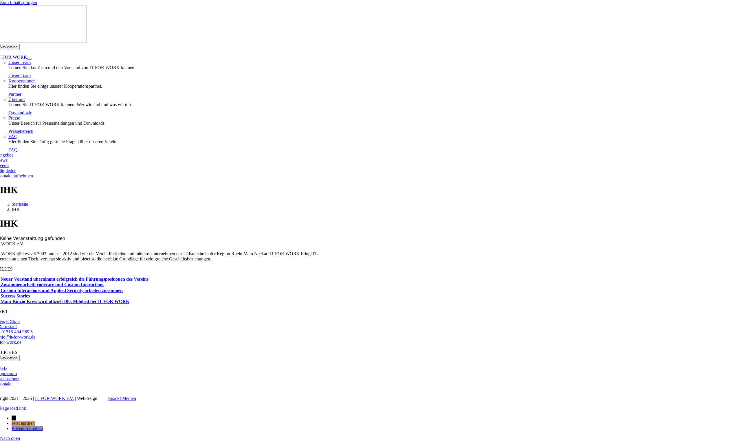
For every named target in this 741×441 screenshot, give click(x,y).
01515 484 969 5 (17, 331)
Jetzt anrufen (23, 423)
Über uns (16, 99)
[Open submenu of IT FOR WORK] (29, 59)
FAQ (13, 136)
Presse (14, 117)
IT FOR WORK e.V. (54, 398)
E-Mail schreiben (27, 428)
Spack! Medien (122, 398)
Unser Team (19, 62)
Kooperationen (22, 80)
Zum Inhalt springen (18, 2)
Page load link (13, 408)
